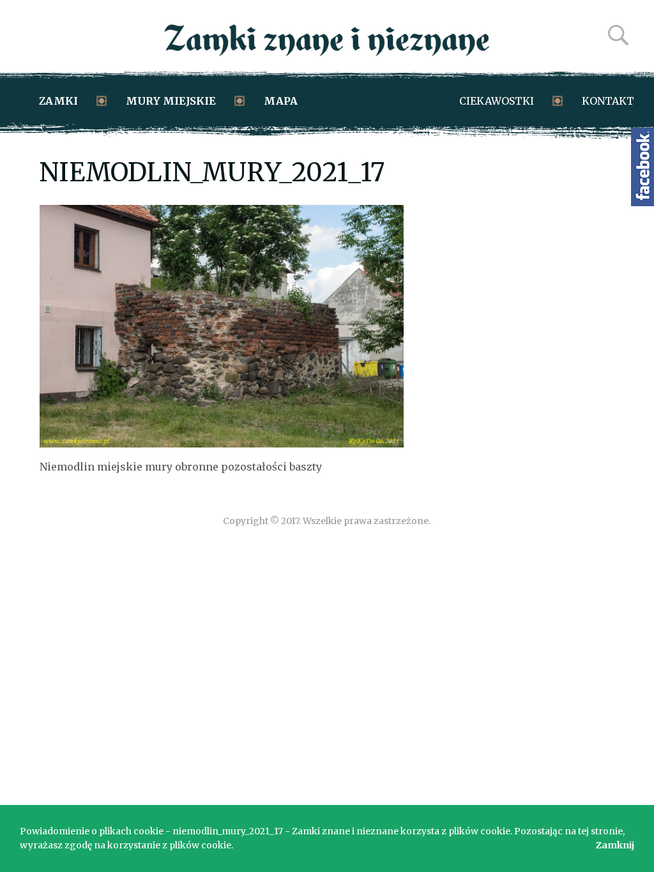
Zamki (58, 100)
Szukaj (618, 35)
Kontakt (608, 100)
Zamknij (615, 845)
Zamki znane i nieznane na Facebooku (642, 167)
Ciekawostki (496, 100)
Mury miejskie (171, 100)
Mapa (281, 100)
